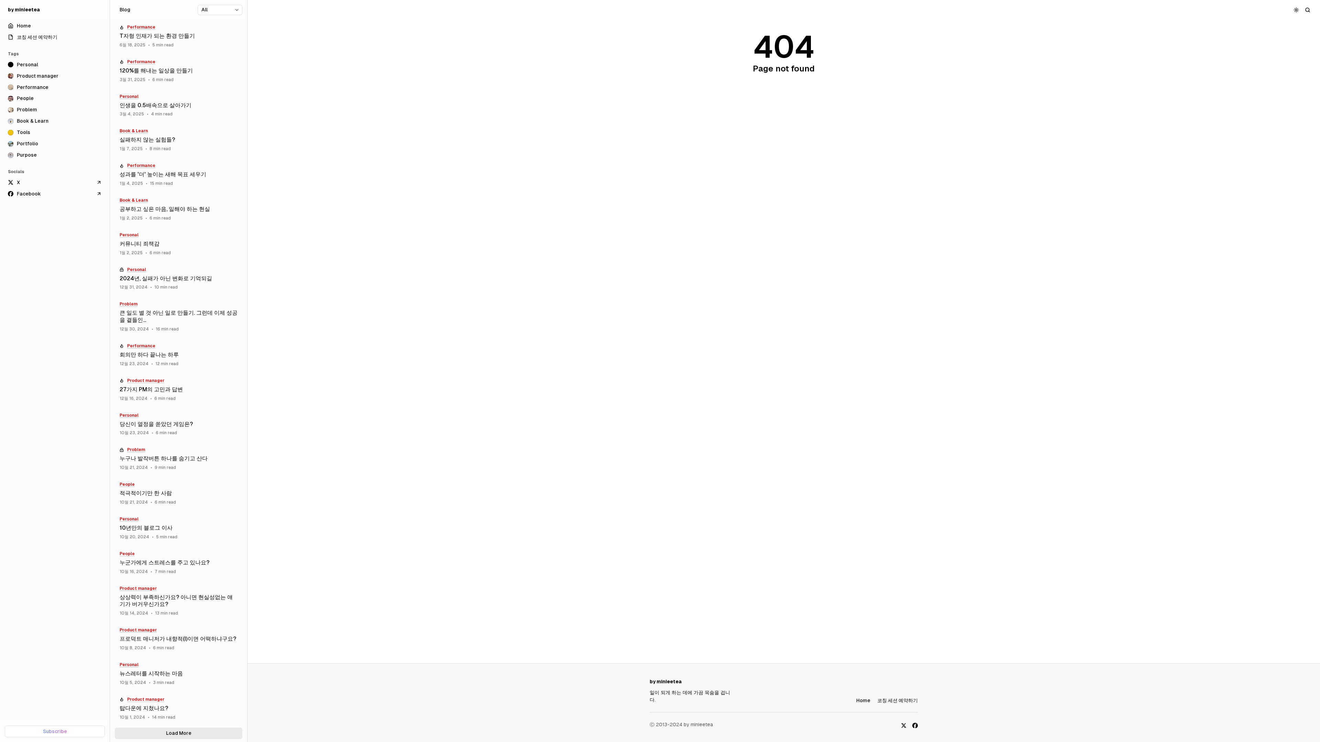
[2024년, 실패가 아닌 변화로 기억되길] (178, 278)
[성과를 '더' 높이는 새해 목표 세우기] (178, 174)
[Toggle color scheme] (1296, 9)
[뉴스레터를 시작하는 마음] (178, 673)
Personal (129, 96)
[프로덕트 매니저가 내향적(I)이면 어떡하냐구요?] (178, 639)
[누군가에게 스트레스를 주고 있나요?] (178, 562)
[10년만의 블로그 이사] (178, 528)
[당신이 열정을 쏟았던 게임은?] (178, 424)
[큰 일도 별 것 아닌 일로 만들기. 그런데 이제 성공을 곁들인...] (178, 316)
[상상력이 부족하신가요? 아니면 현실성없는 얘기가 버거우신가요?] (178, 601)
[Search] (1307, 9)
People (127, 484)
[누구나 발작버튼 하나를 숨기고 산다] (178, 458)
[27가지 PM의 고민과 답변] (178, 389)
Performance (141, 27)
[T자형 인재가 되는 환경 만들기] (178, 36)
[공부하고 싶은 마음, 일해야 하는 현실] (178, 209)
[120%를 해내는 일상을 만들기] (178, 71)
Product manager (145, 380)
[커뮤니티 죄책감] (178, 244)
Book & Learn (134, 130)
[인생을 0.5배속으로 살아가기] (178, 105)
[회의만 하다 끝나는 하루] (178, 355)
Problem (129, 304)
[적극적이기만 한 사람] (178, 493)
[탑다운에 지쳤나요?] (178, 708)
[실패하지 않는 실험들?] (178, 140)
